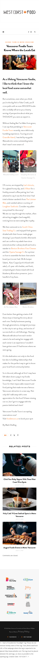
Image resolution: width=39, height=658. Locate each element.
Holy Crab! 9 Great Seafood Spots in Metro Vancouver (19, 515)
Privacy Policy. (24, 631)
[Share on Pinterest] (17, 435)
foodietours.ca (13, 418)
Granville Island (9, 137)
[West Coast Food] (19, 11)
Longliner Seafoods (10, 206)
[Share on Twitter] (14, 435)
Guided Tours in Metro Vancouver (19, 42)
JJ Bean (27, 188)
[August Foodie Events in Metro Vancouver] (19, 533)
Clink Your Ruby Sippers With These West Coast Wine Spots (20, 481)
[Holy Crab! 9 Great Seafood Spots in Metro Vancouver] (19, 499)
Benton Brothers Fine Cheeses (23, 248)
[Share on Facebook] (10, 435)
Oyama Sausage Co (17, 252)
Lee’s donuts (29, 185)
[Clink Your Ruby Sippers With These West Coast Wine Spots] (19, 464)
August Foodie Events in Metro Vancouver (19, 547)
